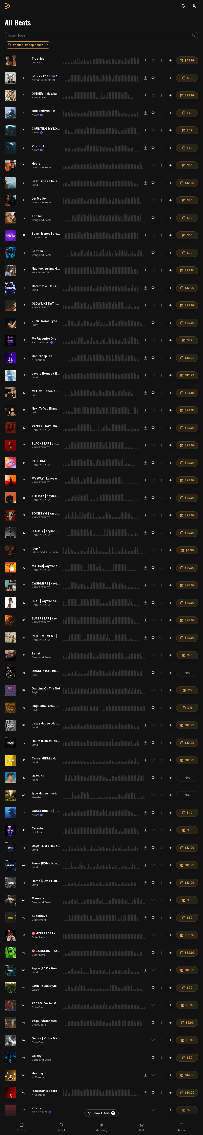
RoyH (35, 692)
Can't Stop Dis (42, 356)
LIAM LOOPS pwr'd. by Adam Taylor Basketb (59, 552)
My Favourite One (44, 338)
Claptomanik (39, 237)
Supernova (39, 916)
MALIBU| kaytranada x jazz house (55, 566)
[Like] (153, 60)
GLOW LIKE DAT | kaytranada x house (58, 303)
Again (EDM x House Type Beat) (54, 968)
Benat (36, 653)
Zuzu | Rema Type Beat (48, 321)
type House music (44, 793)
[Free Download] (145, 60)
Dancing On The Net (46, 688)
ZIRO (35, 674)
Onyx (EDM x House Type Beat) (53, 846)
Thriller (37, 216)
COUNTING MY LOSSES (48, 128)
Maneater (39, 898)
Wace (35, 989)
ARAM (35, 115)
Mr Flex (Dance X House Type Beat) (56, 391)
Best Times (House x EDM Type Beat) (58, 181)
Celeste (37, 828)
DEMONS (38, 776)
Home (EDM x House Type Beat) (54, 881)
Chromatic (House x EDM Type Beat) (57, 286)
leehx (35, 779)
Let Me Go (39, 198)
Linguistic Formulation (48, 706)
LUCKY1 (36, 62)
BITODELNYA (39, 1112)
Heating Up (39, 1073)
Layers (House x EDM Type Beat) (55, 373)
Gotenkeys (38, 937)
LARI (34, 394)
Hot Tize (37, 832)
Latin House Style (44, 985)
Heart (36, 163)
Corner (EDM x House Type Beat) (55, 758)
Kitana (36, 1108)
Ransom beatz (40, 342)
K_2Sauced (39, 359)
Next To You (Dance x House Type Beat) (59, 408)
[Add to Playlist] (170, 60)
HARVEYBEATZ (41, 97)
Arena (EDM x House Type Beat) (54, 863)
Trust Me (38, 58)
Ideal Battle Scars (44, 1090)
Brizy (35, 324)
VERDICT (38, 146)
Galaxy (36, 1055)
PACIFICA (38, 461)
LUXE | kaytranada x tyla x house (55, 601)
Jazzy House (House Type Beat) (54, 723)
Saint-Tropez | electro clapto (52, 233)
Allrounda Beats (41, 80)
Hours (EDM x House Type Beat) (54, 741)
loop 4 (36, 548)
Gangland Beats (42, 167)
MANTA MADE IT (42, 272)
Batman (37, 251)
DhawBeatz (39, 1007)
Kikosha (36, 797)
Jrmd (35, 184)
